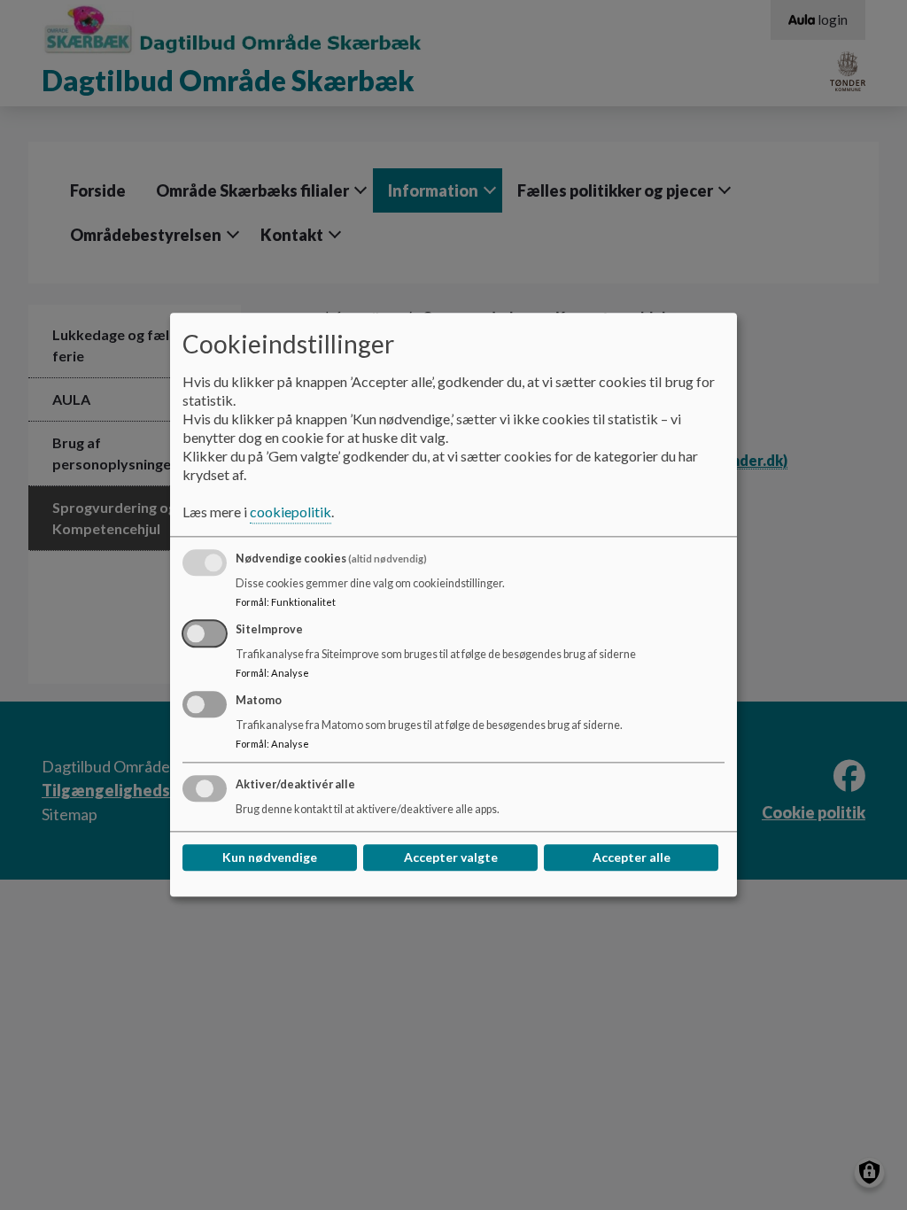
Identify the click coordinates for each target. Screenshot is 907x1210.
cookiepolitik (290, 512)
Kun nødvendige (269, 857)
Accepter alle (632, 857)
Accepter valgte (451, 857)
